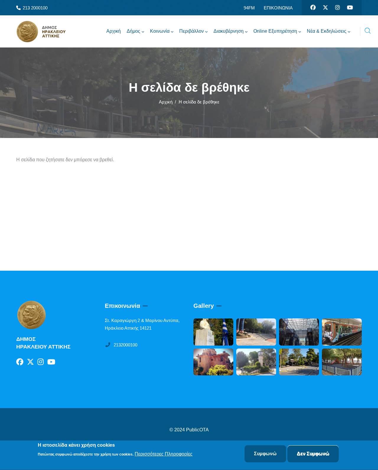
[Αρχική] (45, 31)
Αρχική (165, 101)
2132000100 (125, 344)
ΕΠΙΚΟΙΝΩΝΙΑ (278, 7)
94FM (249, 7)
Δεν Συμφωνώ (313, 453)
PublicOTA (197, 429)
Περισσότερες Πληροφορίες (164, 454)
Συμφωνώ (265, 453)
